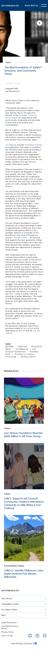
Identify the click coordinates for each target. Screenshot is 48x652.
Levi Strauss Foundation (20, 350)
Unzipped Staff (11, 88)
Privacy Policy (7, 632)
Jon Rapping (10, 145)
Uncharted (26, 196)
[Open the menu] (44, 5)
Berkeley (9, 346)
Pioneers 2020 (20, 237)
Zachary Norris (28, 356)
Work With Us (31, 5)
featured (22, 346)
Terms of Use (7, 635)
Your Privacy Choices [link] (21, 643)
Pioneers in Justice (24, 354)
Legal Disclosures (9, 622)
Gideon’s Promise (34, 145)
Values (8, 62)
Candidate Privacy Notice (9, 627)
